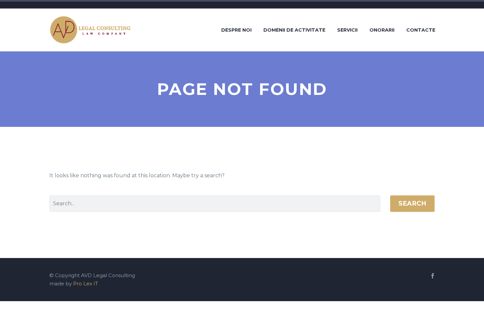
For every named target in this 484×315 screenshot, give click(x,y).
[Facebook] (432, 275)
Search (412, 203)
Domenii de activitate (294, 30)
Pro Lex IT (85, 284)
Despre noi (236, 30)
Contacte (420, 30)
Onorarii (381, 30)
